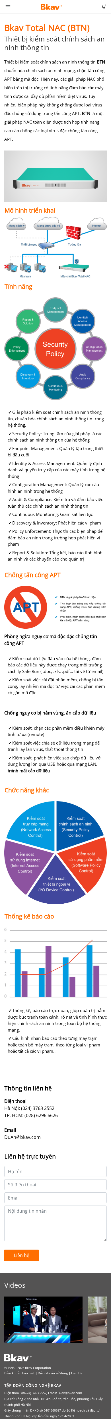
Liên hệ (21, 1255)
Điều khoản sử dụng (53, 1373)
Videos (14, 1285)
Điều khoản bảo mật (19, 1373)
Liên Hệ (76, 1373)
